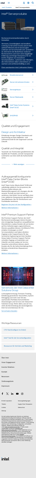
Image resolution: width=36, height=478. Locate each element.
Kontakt (4, 372)
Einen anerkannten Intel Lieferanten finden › (17, 67)
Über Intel (5, 358)
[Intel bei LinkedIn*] (12, 394)
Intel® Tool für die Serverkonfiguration (17, 338)
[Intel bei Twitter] (7, 394)
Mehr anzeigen (19, 164)
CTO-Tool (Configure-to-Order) (15, 330)
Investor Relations (8, 367)
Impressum (6, 386)
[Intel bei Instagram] (22, 394)
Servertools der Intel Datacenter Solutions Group (18, 289)
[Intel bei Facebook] (2, 394)
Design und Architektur (13, 131)
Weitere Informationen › (10, 208)
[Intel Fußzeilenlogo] (6, 459)
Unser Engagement (8, 362)
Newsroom (5, 377)
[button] (18, 143)
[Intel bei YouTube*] (17, 394)
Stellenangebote (8, 381)
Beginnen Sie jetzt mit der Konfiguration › (16, 205)
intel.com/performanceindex (12, 427)
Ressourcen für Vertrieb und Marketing (18, 346)
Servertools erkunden (9, 311)
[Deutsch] (28, 3)
